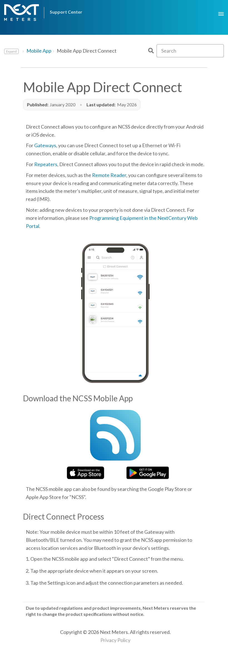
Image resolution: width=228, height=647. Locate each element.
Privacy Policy (115, 640)
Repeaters (45, 164)
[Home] (23, 12)
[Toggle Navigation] (221, 12)
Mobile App (38, 51)
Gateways (45, 145)
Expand (11, 51)
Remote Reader (109, 175)
